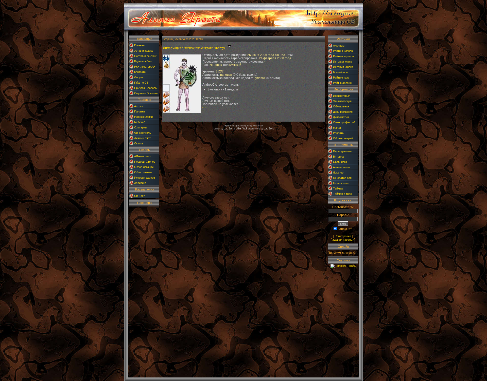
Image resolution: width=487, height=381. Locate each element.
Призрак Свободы (145, 87)
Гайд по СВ (141, 82)
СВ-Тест (139, 195)
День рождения (343, 111)
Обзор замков (143, 172)
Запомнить (345, 229)
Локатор (338, 172)
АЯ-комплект (142, 156)
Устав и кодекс (143, 50)
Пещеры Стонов (144, 161)
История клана (342, 61)
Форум (138, 77)
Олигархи (140, 127)
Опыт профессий (344, 122)
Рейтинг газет (342, 77)
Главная (139, 45)
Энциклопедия (342, 101)
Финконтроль (142, 132)
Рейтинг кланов (343, 50)
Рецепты (338, 133)
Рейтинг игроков (343, 56)
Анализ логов (341, 167)
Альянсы (338, 45)
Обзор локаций (143, 166)
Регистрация (343, 236)
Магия (337, 127)
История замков (144, 177)
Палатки (139, 111)
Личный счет (142, 138)
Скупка (138, 143)
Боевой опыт (341, 72)
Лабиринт (140, 182)
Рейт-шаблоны (342, 82)
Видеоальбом (143, 61)
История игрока (343, 66)
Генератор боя (342, 177)
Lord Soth (228, 128)
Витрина (338, 156)
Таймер (338, 188)
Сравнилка (340, 161)
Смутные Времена (146, 93)
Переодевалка (342, 151)
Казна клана (341, 183)
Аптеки (138, 106)
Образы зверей (343, 138)
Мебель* (139, 122)
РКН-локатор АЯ (144, 66)
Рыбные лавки (143, 116)
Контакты (140, 71)
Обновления (341, 106)
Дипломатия (341, 117)
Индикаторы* (341, 95)
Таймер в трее (342, 193)
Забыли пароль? (343, 239)
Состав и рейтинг (145, 56)
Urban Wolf (241, 128)
